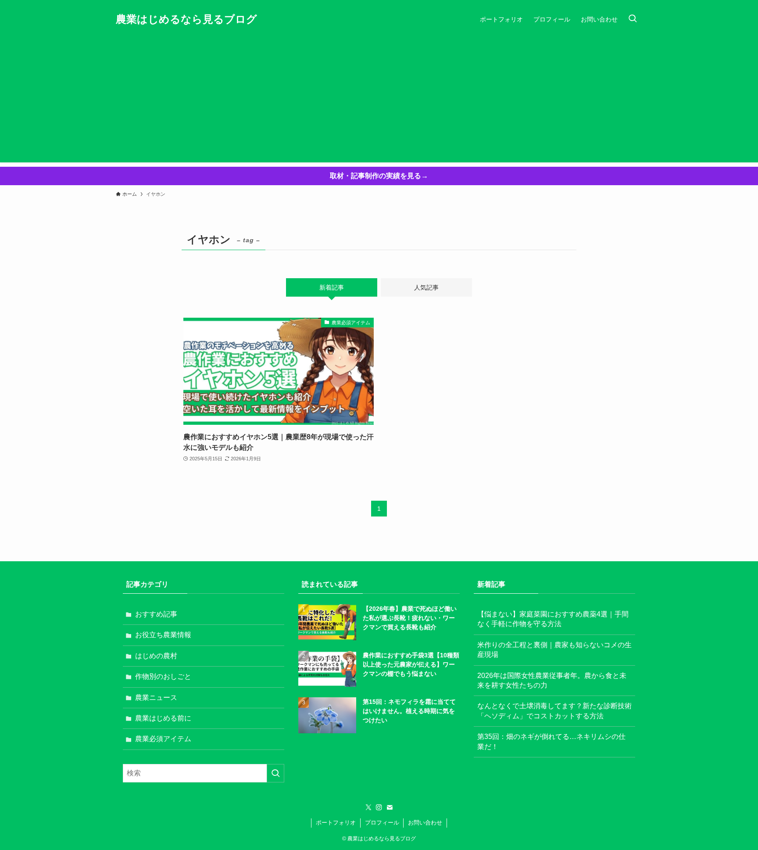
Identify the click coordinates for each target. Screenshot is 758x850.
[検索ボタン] (632, 19)
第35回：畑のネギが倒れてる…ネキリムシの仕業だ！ (551, 741)
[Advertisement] (379, 100)
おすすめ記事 (156, 614)
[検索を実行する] (275, 773)
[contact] (389, 807)
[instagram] (379, 807)
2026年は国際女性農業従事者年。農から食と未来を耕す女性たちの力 (551, 680)
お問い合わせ (425, 822)
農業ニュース (156, 697)
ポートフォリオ (336, 822)
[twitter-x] (368, 807)
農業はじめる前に (163, 718)
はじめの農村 (156, 656)
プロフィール (382, 822)
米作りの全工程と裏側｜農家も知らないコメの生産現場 (554, 649)
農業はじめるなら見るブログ (186, 19)
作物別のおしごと (163, 676)
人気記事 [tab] (426, 287)
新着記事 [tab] (331, 287)
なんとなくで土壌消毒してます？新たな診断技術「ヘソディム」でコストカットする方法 (554, 710)
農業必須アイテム (163, 738)
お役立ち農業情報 (163, 634)
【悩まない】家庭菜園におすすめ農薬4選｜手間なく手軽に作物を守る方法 (553, 619)
